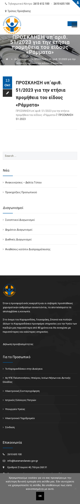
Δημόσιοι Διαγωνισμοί (18, 229)
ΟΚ (40, 496)
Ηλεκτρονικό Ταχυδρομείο (20, 418)
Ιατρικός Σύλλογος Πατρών (20, 400)
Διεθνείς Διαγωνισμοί (18, 239)
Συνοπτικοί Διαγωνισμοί (20, 219)
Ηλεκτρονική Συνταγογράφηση (22, 391)
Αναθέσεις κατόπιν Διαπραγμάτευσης (28, 249)
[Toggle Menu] (72, 23)
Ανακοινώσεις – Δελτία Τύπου (23, 182)
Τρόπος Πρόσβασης (19, 11)
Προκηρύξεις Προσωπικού (21, 192)
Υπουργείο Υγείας (15, 409)
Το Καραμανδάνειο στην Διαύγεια (23, 368)
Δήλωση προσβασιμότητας (18, 344)
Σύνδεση (10, 427)
